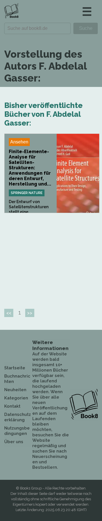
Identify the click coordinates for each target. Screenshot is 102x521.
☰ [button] (87, 11)
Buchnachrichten (17, 379)
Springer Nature (26, 193)
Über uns (13, 441)
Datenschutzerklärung (17, 417)
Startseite (14, 367)
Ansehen (19, 141)
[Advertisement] (51, 258)
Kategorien (16, 398)
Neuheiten (15, 389)
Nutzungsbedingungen (17, 431)
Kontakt (12, 406)
